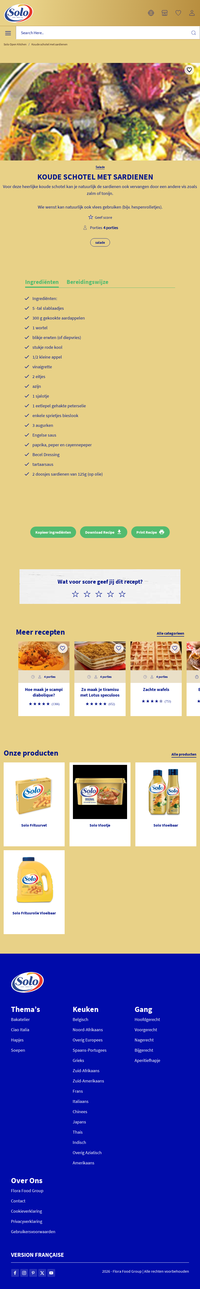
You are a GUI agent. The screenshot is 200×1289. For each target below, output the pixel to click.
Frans (78, 1091)
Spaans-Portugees (90, 1050)
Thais (78, 1132)
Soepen (18, 1050)
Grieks (78, 1060)
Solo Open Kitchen (15, 44)
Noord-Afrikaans (88, 1029)
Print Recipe (146, 532)
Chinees (80, 1111)
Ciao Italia (20, 1029)
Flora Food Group (27, 1190)
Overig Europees (88, 1040)
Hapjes (17, 1040)
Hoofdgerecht (147, 1019)
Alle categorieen (170, 633)
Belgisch (80, 1019)
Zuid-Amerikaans (88, 1081)
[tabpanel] (100, 394)
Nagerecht (144, 1040)
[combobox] (108, 32)
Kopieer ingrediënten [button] (53, 532)
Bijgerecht (144, 1050)
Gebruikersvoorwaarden (33, 1231)
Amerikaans (83, 1163)
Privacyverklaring (26, 1221)
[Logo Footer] (27, 974)
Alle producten (183, 754)
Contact (18, 1201)
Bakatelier (20, 1019)
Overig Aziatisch (87, 1152)
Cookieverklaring (26, 1211)
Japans (79, 1122)
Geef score (103, 217)
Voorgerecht (146, 1029)
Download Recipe (99, 532)
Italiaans (81, 1101)
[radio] (77, 593)
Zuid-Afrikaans (86, 1070)
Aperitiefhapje (147, 1060)
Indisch (79, 1142)
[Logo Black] (18, 2)
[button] (151, 13)
